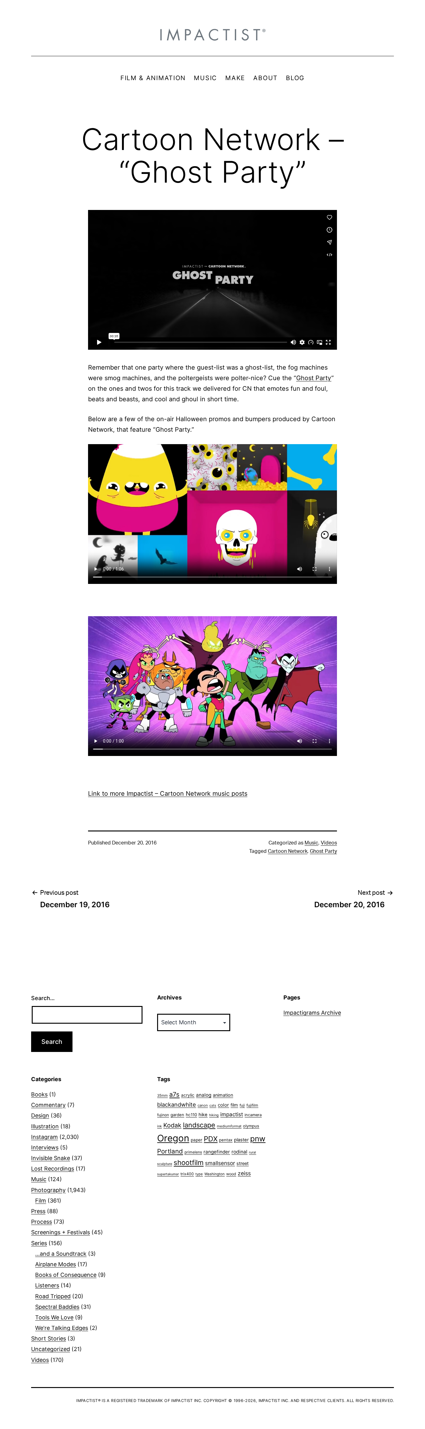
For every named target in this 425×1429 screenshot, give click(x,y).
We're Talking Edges (61, 1328)
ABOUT (265, 78)
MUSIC (205, 78)
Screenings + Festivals (60, 1232)
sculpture (164, 1164)
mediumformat (229, 1126)
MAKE (235, 78)
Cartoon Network (287, 851)
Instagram (44, 1137)
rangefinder (216, 1152)
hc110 (191, 1114)
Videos (329, 842)
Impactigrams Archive (312, 1012)
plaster (241, 1140)
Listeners (47, 1285)
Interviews (44, 1147)
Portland (170, 1151)
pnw (257, 1138)
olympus (251, 1125)
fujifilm (252, 1105)
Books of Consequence (65, 1275)
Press (38, 1211)
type (199, 1174)
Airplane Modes (55, 1264)
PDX (210, 1139)
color (223, 1105)
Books (39, 1094)
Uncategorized (50, 1349)
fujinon (163, 1115)
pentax (225, 1139)
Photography (48, 1190)
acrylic (187, 1095)
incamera (253, 1115)
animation (223, 1095)
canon (203, 1105)
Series (39, 1243)
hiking (214, 1115)
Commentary (48, 1105)
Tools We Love (54, 1317)
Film (40, 1200)
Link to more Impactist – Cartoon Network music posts (167, 793)
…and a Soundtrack (60, 1253)
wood (231, 1174)
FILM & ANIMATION (153, 78)
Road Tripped (53, 1296)
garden (177, 1114)
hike (203, 1114)
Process (41, 1221)
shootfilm (188, 1162)
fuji (242, 1105)
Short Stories (48, 1338)
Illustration (45, 1126)
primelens (193, 1152)
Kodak (172, 1125)
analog (203, 1095)
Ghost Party (313, 378)
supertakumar (168, 1174)
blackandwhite (176, 1104)
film (234, 1105)
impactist (231, 1114)
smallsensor (220, 1163)
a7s (174, 1094)
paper (196, 1139)
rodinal (239, 1152)
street (242, 1163)
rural (252, 1152)
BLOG (295, 78)
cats (212, 1106)
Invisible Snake (50, 1158)
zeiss (244, 1173)
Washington (214, 1174)
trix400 (187, 1174)
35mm (162, 1095)
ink (159, 1126)
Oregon (173, 1138)
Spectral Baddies (57, 1307)
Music (311, 842)
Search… (43, 998)
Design (40, 1115)
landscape (199, 1125)
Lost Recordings (52, 1168)
